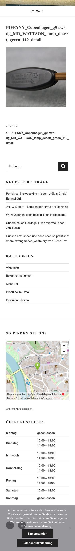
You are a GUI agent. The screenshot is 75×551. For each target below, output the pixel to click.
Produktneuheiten (17, 300)
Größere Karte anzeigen (19, 408)
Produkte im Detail (18, 292)
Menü (39, 11)
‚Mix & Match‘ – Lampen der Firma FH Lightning (37, 206)
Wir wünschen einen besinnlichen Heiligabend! (36, 214)
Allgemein (12, 267)
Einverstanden (37, 533)
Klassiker (12, 283)
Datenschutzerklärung (37, 543)
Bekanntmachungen (19, 275)
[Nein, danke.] (70, 528)
